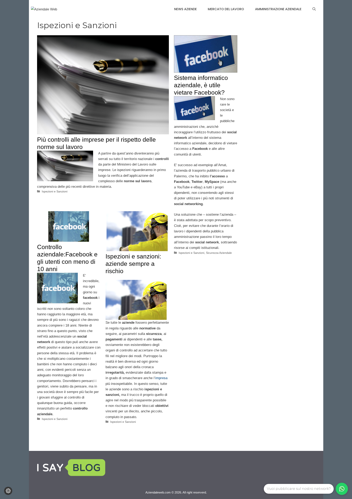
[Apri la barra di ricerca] (314, 9)
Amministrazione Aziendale (278, 9)
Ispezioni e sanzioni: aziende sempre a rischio (133, 263)
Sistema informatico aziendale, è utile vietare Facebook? (201, 85)
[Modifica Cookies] (8, 491)
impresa (161, 378)
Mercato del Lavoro (226, 9)
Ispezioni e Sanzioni (54, 191)
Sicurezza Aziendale (219, 252)
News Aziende (185, 9)
